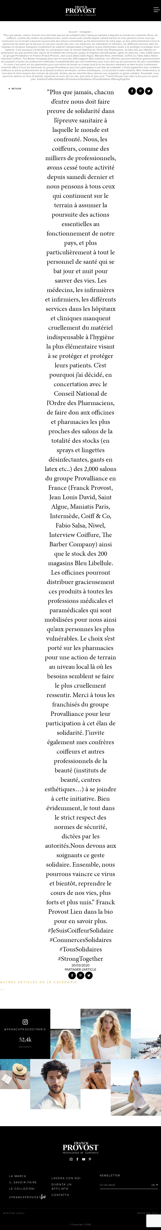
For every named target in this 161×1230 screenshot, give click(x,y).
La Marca (17, 1176)
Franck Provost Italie (80, 10)
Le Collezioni (22, 1188)
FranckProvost (26, 1197)
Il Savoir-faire (23, 1182)
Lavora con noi (66, 1178)
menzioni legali (14, 1213)
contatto (61, 1195)
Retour (16, 88)
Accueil (73, 31)
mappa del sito (147, 1213)
